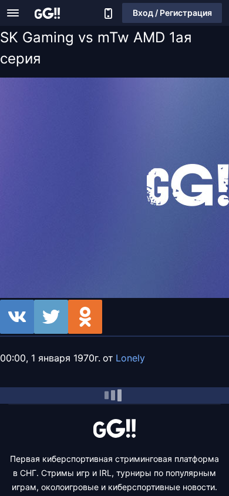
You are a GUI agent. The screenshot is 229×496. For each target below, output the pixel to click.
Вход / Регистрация (172, 13)
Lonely (130, 358)
